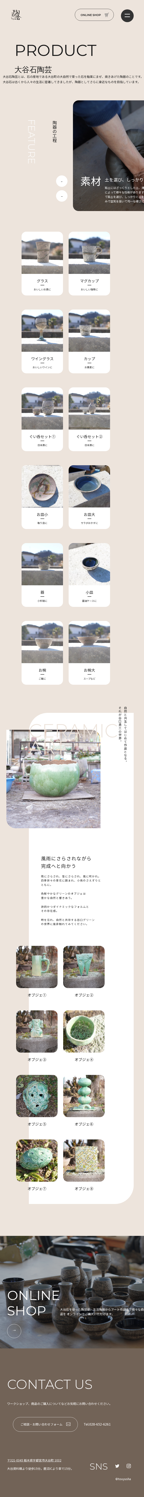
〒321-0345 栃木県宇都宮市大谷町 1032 (34, 1460)
